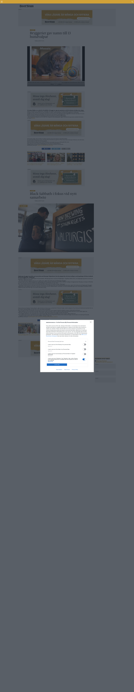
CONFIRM (57, 364)
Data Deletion (59, 369)
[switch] (84, 344)
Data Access (67, 369)
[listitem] (67, 341)
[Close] (91, 322)
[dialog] (67, 346)
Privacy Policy (75, 369)
